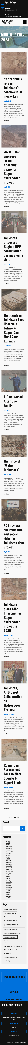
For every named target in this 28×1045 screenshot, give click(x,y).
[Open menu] (25, 22)
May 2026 (8, 844)
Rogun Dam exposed (7, 22)
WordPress (24, 1042)
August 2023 (8, 889)
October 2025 (9, 850)
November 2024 (9, 867)
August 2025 (8, 853)
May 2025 (8, 857)
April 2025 (8, 859)
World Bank (7, 961)
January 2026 (9, 848)
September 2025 (9, 852)
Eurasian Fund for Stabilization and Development (11, 925)
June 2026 (8, 843)
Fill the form (14, 1027)
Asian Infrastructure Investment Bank (12, 917)
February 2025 (9, 862)
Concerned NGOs (14, 999)
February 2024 (9, 882)
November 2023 (9, 887)
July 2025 (8, 855)
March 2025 (8, 860)
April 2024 (8, 878)
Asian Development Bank (10, 913)
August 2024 (8, 873)
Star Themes (17, 1042)
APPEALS (14, 991)
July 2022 (8, 898)
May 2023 (8, 894)
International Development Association (12, 933)
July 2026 (8, 841)
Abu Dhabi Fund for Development (11, 909)
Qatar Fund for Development (10, 950)
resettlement (7, 953)
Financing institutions (14, 976)
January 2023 (8, 896)
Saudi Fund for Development (10, 957)
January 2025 (8, 864)
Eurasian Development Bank (10, 920)
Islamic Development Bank (10, 937)
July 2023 (8, 891)
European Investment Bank (10, 929)
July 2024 (8, 875)
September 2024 (9, 871)
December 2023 (9, 885)
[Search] (22, 828)
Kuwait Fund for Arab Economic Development (13, 941)
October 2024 (9, 869)
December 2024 (9, 866)
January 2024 (8, 883)
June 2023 (8, 892)
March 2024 (8, 880)
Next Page (17, 817)
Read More (6, 120)
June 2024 (8, 876)
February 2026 (9, 846)
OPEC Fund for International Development (13, 946)
